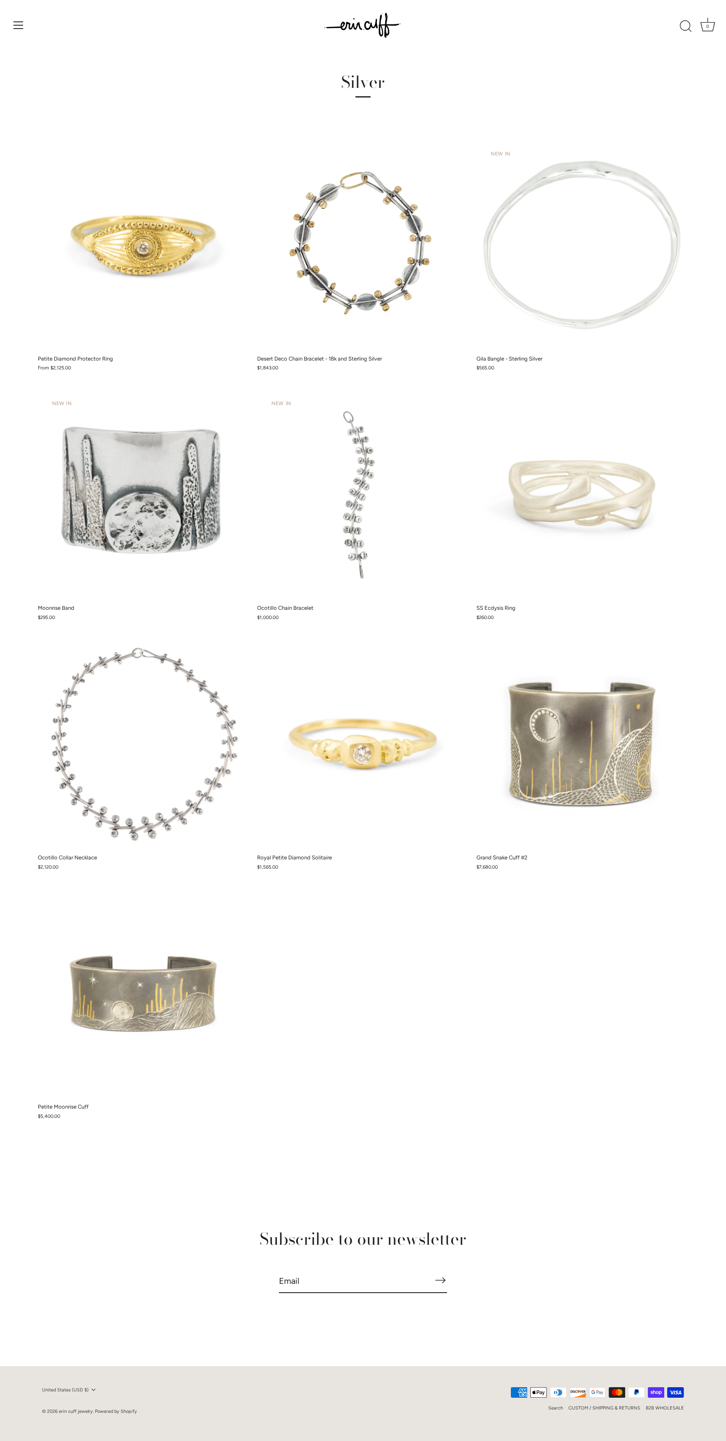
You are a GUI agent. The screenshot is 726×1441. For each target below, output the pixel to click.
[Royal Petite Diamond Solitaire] (362, 743)
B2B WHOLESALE (665, 1408)
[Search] (685, 26)
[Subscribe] (440, 1280)
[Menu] (18, 25)
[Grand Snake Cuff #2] (581, 743)
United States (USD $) (65, 1390)
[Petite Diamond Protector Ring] (143, 244)
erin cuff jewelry (76, 1411)
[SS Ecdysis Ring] (581, 494)
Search (555, 1408)
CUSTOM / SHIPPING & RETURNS (604, 1408)
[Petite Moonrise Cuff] (143, 993)
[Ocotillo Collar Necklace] (143, 743)
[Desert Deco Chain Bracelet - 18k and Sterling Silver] (362, 244)
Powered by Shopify (116, 1411)
